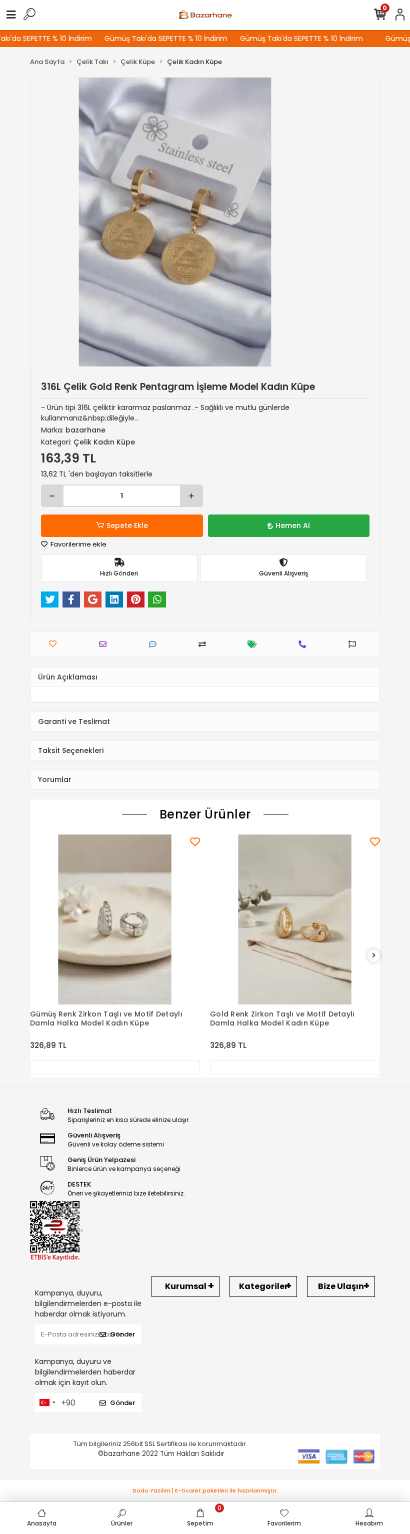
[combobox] (47, 1403)
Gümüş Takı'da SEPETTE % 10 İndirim (155, 39)
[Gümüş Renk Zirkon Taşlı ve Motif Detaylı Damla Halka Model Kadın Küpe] (115, 919)
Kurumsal (185, 1286)
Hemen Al (293, 525)
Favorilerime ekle (77, 544)
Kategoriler (263, 1286)
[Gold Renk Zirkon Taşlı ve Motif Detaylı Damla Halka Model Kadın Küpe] (295, 919)
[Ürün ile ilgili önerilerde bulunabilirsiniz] (355, 644)
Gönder (122, 1334)
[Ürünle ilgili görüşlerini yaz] (155, 644)
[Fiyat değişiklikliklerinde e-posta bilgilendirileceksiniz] (254, 644)
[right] (374, 955)
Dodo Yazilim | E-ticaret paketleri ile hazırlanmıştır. (205, 1490)
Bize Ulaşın (341, 1286)
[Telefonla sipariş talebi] (305, 644)
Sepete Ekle (127, 525)
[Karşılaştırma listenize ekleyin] (205, 644)
